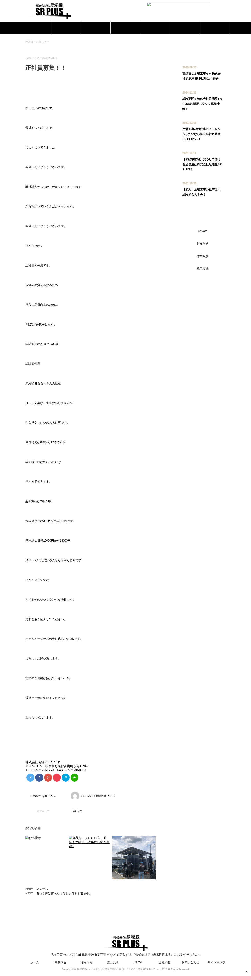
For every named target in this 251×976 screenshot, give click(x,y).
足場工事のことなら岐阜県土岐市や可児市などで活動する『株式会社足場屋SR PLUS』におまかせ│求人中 (125, 954)
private (202, 231)
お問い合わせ (214, 27)
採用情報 (96, 27)
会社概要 (185, 27)
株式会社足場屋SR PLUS (98, 796)
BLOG (155, 27)
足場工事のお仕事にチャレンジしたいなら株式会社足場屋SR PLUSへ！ (201, 134)
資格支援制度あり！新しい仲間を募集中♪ (63, 893)
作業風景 (202, 256)
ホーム (36, 27)
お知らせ (76, 810)
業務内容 (66, 27)
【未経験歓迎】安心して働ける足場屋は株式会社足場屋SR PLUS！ (202, 164)
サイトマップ (216, 962)
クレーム (42, 888)
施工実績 (125, 27)
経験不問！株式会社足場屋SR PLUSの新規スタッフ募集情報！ (202, 103)
